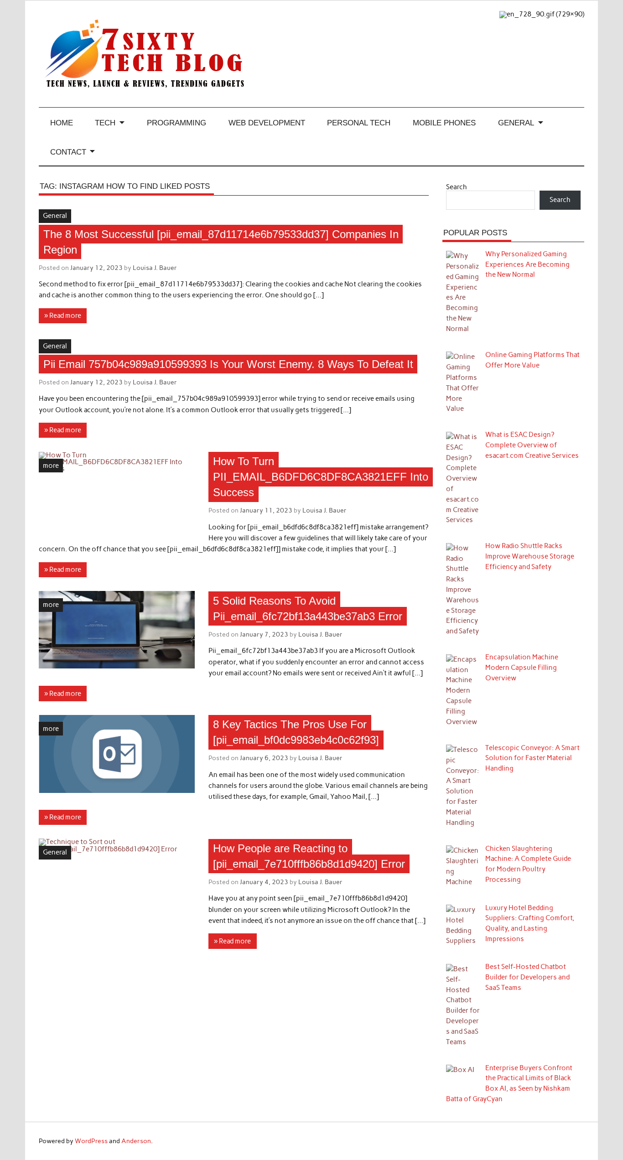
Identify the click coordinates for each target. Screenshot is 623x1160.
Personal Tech (358, 122)
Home (61, 122)
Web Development (266, 122)
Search (456, 187)
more (51, 465)
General (516, 122)
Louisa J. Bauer (155, 268)
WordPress (91, 1140)
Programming (176, 122)
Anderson (136, 1140)
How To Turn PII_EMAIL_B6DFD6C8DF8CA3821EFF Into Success (320, 476)
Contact (68, 151)
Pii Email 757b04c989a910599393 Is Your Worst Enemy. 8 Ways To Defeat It (228, 364)
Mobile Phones (444, 122)
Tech (105, 122)
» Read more (62, 315)
